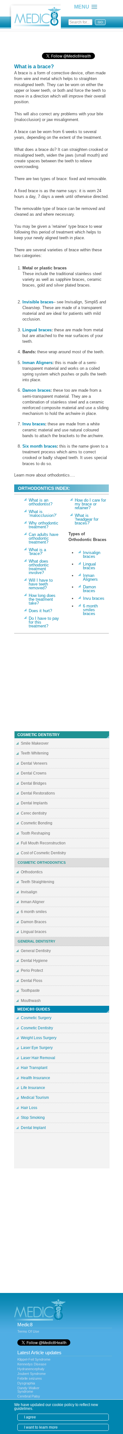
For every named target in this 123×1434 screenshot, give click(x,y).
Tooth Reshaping (35, 833)
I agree (30, 1417)
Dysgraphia (26, 1383)
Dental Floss (31, 980)
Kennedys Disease (31, 1364)
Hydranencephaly (30, 1369)
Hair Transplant (34, 1067)
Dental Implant (33, 1128)
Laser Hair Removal (38, 1058)
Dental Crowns (33, 773)
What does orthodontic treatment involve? (39, 567)
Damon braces (36, 390)
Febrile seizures (29, 1378)
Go (100, 22)
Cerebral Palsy (28, 1396)
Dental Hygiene (34, 960)
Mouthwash (31, 1000)
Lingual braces (36, 330)
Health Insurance (35, 1078)
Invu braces (33, 424)
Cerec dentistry (34, 813)
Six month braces (39, 446)
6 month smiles (34, 912)
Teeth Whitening (35, 753)
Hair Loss (29, 1108)
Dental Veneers (34, 763)
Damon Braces (33, 922)
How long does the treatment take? (42, 599)
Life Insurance (33, 1088)
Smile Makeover (35, 743)
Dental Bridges (33, 783)
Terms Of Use (28, 1331)
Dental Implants (34, 803)
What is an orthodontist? (40, 502)
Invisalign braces (91, 554)
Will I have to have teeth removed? (41, 584)
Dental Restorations (38, 793)
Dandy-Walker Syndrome (28, 1389)
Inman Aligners (37, 362)
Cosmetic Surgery (36, 1018)
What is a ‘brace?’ (37, 551)
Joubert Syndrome (31, 1374)
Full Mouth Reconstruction (43, 843)
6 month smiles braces (90, 610)
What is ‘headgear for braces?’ (86, 519)
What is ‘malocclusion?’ (43, 513)
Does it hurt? (40, 610)
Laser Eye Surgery (37, 1047)
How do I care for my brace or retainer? (90, 504)
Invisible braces (37, 302)
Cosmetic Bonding (36, 823)
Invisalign (29, 892)
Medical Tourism (35, 1097)
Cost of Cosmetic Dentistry (43, 853)
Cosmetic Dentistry (37, 1028)
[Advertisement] (64, 40)
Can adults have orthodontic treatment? (43, 538)
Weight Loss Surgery (38, 1038)
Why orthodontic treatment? (43, 525)
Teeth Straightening (37, 882)
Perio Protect (32, 970)
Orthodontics (32, 872)
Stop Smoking (33, 1117)
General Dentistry (36, 951)
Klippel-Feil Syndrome (33, 1359)
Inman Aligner (32, 902)
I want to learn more (41, 1427)
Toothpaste (30, 990)
